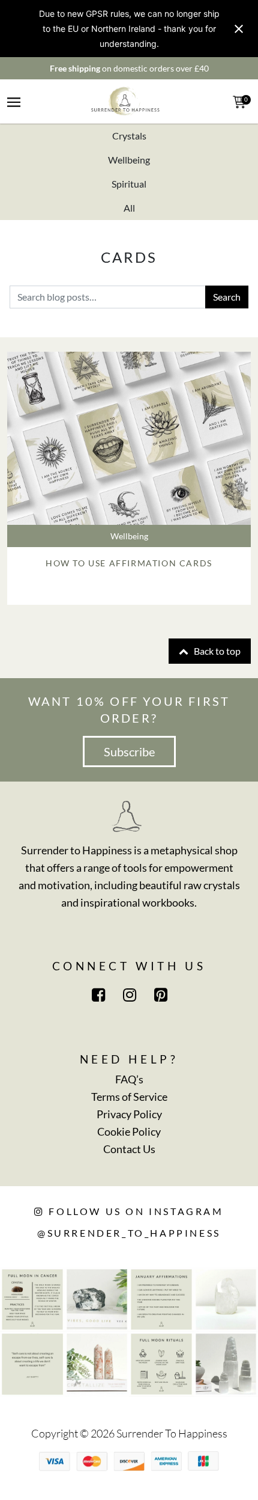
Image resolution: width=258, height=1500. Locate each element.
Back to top (216, 651)
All (129, 207)
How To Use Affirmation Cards (129, 563)
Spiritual (129, 183)
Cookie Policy (129, 1131)
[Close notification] (239, 29)
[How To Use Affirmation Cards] (129, 438)
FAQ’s (129, 1079)
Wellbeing (129, 159)
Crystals (129, 135)
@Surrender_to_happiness (129, 1232)
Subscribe (129, 751)
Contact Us (129, 1149)
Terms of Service (129, 1096)
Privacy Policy (129, 1114)
